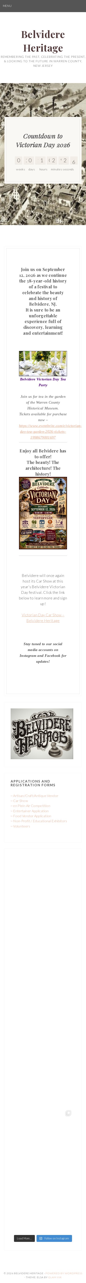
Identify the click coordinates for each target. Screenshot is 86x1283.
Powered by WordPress (64, 1273)
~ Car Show (19, 801)
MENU (7, 6)
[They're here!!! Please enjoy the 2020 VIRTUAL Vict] (43, 1201)
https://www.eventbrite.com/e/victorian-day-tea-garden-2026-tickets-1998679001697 (50, 431)
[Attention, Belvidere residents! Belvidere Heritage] (43, 887)
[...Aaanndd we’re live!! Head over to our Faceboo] (43, 1138)
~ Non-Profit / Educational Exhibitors (39, 821)
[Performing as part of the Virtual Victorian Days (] (43, 1013)
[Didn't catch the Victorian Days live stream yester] (43, 950)
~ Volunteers (20, 826)
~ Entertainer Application (30, 811)
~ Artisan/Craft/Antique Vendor (34, 796)
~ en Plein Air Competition (30, 806)
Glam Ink (55, 1277)
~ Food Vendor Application (31, 816)
